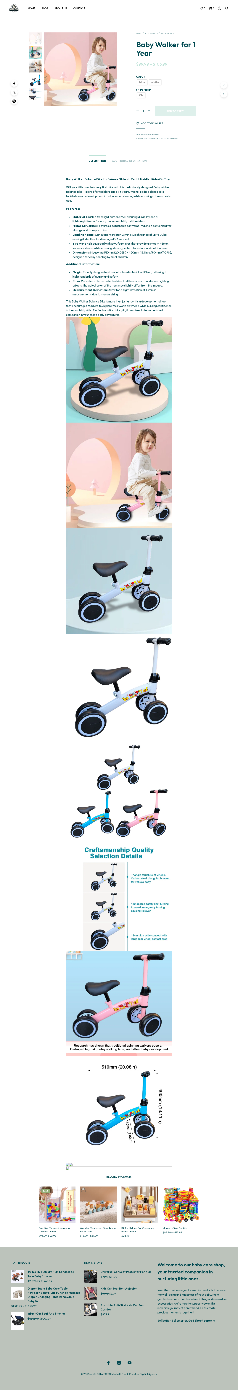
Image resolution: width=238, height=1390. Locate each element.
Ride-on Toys (167, 33)
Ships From (143, 89)
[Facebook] (14, 83)
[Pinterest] (14, 101)
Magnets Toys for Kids (175, 1227)
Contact (79, 8)
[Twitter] (14, 92)
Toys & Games (151, 33)
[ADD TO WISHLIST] (57, 1216)
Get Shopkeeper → (202, 1320)
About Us (60, 8)
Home (31, 8)
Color (140, 76)
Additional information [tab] (129, 160)
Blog (44, 8)
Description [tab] (97, 160)
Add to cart (175, 111)
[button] (202, 8)
